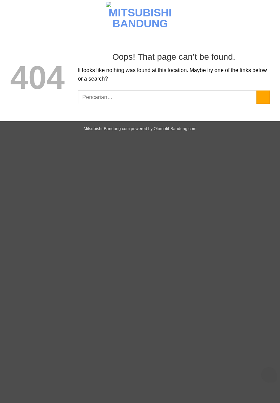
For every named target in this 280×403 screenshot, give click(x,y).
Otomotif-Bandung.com (175, 128)
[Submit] (263, 97)
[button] (271, 15)
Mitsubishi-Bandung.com (107, 128)
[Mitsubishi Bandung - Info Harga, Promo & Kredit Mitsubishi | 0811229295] (140, 15)
